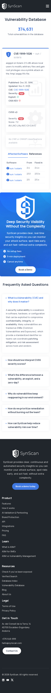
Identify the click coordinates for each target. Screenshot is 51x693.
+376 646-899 (9, 638)
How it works (8, 508)
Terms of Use (8, 606)
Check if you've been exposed (17, 571)
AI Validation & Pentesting (15, 512)
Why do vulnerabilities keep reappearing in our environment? (25, 395)
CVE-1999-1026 (21, 89)
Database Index (10, 580)
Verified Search (9, 576)
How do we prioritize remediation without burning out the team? (26, 410)
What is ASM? (8, 547)
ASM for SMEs (9, 551)
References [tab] (35, 153)
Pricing (5, 530)
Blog (4, 589)
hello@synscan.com (12, 643)
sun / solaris (16, 168)
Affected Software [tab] (18, 153)
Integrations (8, 526)
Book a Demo (25, 269)
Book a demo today (26, 486)
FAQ (4, 535)
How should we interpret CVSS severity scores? (24, 361)
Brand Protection (10, 517)
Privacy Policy (9, 610)
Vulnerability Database (13, 585)
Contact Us (12, 650)
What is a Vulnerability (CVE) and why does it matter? (25, 299)
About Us (6, 594)
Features (6, 503)
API (3, 521)
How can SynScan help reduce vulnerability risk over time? (24, 425)
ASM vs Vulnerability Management (19, 556)
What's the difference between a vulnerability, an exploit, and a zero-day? (25, 378)
